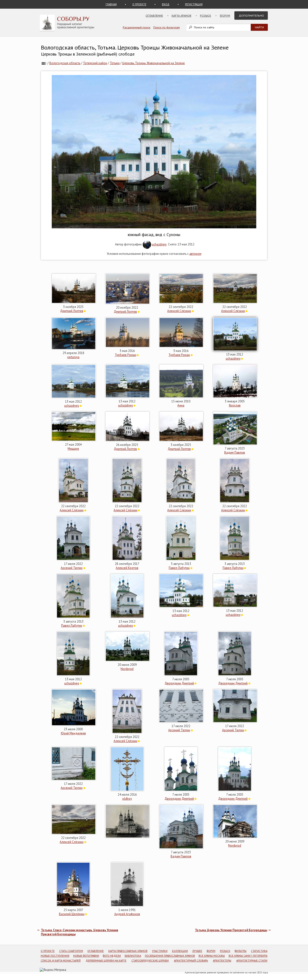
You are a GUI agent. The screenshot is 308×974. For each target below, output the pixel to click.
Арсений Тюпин (72, 568)
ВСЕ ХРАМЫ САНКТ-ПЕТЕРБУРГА (248, 955)
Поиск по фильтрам (166, 27)
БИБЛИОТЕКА (133, 955)
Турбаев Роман (125, 355)
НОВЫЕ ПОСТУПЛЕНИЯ (55, 955)
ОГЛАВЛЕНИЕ (95, 951)
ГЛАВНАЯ (111, 4)
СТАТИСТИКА (259, 951)
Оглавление (154, 15)
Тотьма (115, 63)
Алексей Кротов (127, 568)
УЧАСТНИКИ (159, 951)
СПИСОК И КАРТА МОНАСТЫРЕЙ (61, 960)
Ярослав (235, 405)
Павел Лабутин (179, 568)
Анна (180, 405)
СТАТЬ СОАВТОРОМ (71, 951)
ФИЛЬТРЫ (240, 951)
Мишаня (73, 449)
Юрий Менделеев (73, 733)
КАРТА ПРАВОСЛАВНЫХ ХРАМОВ (128, 951)
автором (195, 254)
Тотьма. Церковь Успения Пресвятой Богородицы (231, 930)
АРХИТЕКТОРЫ (222, 960)
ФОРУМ (211, 951)
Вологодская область (64, 63)
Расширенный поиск (136, 27)
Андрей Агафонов (127, 914)
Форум (225, 15)
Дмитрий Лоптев (71, 311)
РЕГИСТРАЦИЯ (194, 4)
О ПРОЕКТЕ (139, 4)
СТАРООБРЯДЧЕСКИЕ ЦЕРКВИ (150, 960)
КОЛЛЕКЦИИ (180, 951)
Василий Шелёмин (71, 914)
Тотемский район (95, 63)
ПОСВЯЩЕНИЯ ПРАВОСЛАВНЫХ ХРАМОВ (170, 955)
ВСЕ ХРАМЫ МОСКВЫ (212, 955)
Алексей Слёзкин (179, 311)
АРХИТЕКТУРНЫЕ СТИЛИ (251, 960)
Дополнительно (251, 15)
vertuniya (73, 357)
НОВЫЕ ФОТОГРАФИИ (86, 955)
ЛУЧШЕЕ (197, 951)
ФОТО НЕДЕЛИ (112, 955)
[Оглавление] (44, 63)
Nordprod (127, 669)
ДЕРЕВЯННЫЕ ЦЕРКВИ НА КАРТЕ (106, 960)
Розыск (205, 15)
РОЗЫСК (225, 951)
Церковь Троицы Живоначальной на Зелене (153, 63)
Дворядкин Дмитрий (179, 683)
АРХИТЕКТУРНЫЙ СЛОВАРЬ (191, 960)
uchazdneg (159, 244)
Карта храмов (181, 15)
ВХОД (165, 4)
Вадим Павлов (234, 452)
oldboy (127, 799)
